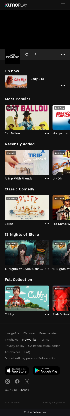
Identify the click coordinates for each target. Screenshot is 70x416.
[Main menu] (63, 5)
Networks (29, 339)
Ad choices (12, 352)
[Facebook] (17, 381)
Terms (44, 339)
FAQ (27, 352)
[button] (35, 81)
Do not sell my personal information (30, 358)
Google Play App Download (46, 371)
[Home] (16, 5)
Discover (29, 333)
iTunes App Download (17, 371)
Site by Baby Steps (54, 402)
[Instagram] (7, 381)
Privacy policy (14, 346)
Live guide (12, 333)
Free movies (48, 333)
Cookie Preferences (35, 412)
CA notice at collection (44, 346)
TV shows (11, 339)
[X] (27, 381)
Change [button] (24, 389)
